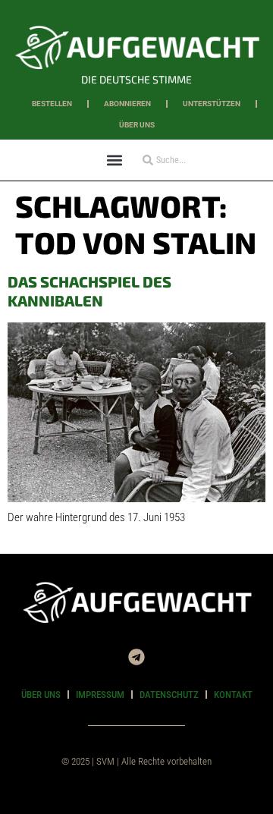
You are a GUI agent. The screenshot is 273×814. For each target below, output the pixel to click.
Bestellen (52, 103)
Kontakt (233, 694)
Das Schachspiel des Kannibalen (89, 291)
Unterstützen (211, 103)
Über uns (137, 125)
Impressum (100, 694)
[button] (114, 159)
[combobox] (181, 160)
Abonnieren (127, 103)
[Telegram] (136, 657)
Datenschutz (169, 694)
